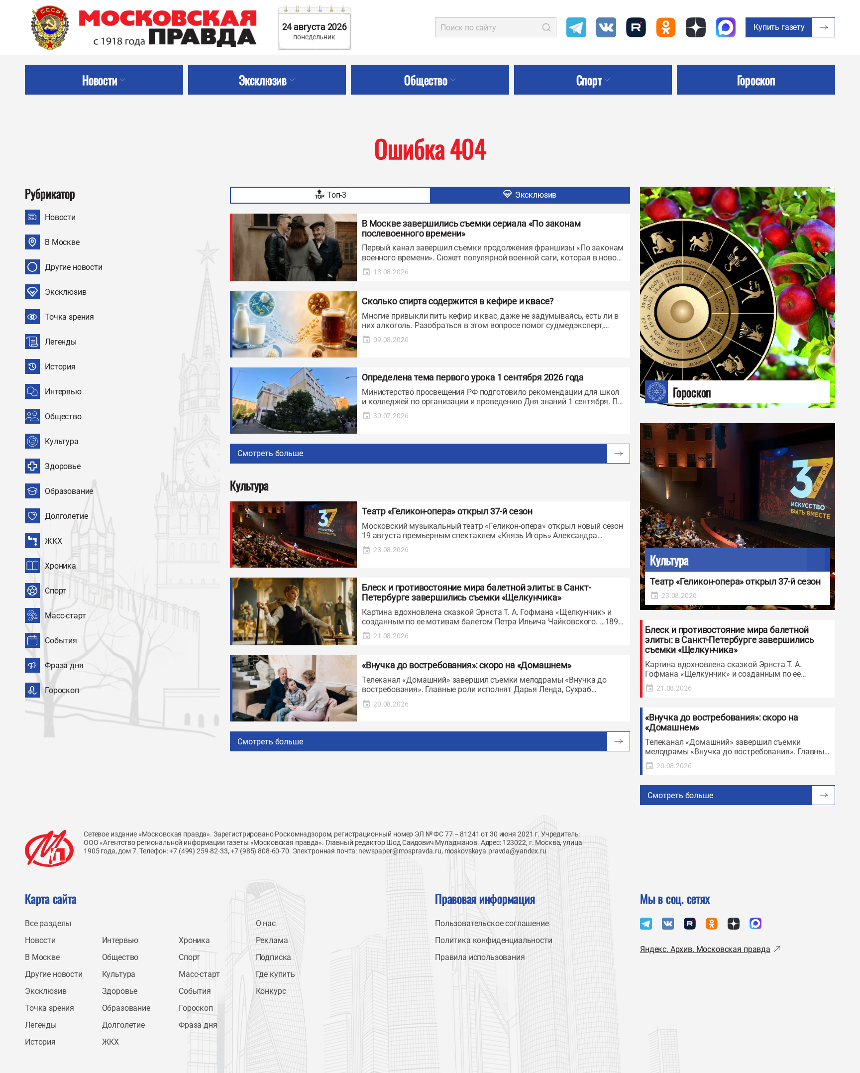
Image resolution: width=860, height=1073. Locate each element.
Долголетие (66, 516)
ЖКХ (53, 541)
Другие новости (74, 267)
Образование (69, 491)
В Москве (62, 242)
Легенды (61, 342)
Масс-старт (65, 615)
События (61, 640)
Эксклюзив (66, 292)
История (60, 366)
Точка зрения (69, 317)
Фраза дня (64, 665)
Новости (60, 217)
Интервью (63, 391)
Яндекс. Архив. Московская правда (705, 949)
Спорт (55, 591)
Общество (63, 416)
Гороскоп (62, 690)
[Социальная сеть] (576, 27)
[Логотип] (49, 848)
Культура (62, 441)
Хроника (60, 566)
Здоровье (63, 466)
